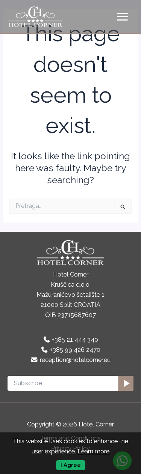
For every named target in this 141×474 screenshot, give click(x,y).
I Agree (71, 465)
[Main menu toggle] (122, 17)
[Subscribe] (125, 383)
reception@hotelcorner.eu (75, 359)
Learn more (93, 451)
